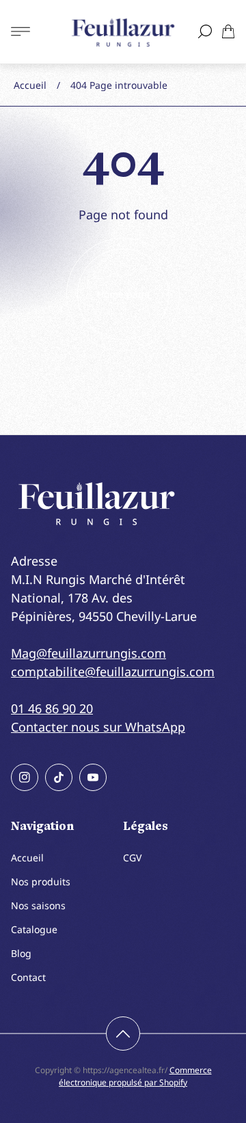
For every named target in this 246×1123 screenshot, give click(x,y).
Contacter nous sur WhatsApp (98, 727)
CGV (132, 857)
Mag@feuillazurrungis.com (88, 653)
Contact (28, 977)
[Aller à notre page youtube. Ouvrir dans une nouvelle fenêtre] (93, 777)
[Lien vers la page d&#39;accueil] (96, 503)
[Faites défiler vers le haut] (123, 1033)
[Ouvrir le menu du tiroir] (20, 31)
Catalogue (34, 929)
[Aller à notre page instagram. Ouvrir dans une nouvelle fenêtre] (24, 777)
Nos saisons (38, 905)
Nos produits (40, 881)
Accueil (30, 85)
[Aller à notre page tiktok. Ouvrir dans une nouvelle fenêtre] (58, 777)
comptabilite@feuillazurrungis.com (113, 671)
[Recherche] (205, 31)
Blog (21, 953)
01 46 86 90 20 (52, 708)
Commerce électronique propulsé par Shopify (135, 1076)
